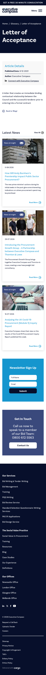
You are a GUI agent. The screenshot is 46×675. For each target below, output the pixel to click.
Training (6, 492)
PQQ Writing (7, 497)
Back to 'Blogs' (12, 111)
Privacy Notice (8, 646)
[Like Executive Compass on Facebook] (10, 606)
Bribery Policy (7, 659)
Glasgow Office (9, 593)
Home (5, 23)
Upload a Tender (8, 627)
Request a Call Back (10, 622)
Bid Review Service (11, 502)
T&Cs (4, 654)
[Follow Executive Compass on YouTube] (14, 606)
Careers (5, 631)
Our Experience (9, 562)
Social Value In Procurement (15, 536)
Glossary (15, 23)
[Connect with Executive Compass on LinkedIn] (3, 606)
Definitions (7, 568)
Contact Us (23, 445)
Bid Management (10, 486)
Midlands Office (9, 598)
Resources (7, 546)
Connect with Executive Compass (23, 81)
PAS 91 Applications (11, 516)
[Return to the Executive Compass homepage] (18, 10)
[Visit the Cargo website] (17, 668)
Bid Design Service (10, 522)
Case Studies (8, 557)
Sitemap (5, 641)
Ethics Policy (7, 663)
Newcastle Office (10, 582)
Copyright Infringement (11, 650)
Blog (4, 552)
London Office (8, 587)
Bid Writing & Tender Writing (15, 481)
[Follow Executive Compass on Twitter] (7, 606)
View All (37, 133)
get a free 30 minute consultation (23, 2)
